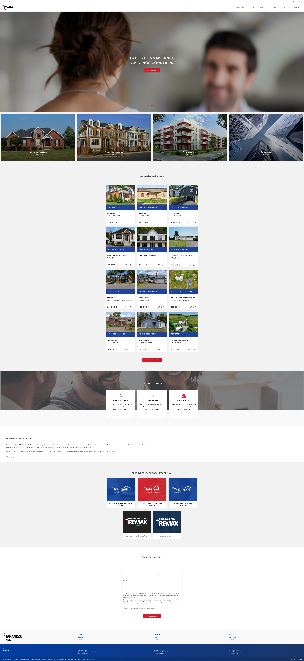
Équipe (251, 7)
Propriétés (240, 7)
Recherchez (176, 68)
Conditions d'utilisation (148, 608)
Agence (262, 7)
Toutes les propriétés (152, 360)
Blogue (286, 7)
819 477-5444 (84, 653)
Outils (155, 637)
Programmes (232, 637)
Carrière (275, 7)
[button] (148, 105)
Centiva (299, 659)
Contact (297, 7)
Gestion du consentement (87, 659)
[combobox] (127, 68)
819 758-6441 (159, 653)
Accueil (80, 634)
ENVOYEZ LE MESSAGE (152, 616)
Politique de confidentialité (131, 608)
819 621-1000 (234, 653)
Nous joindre (9, 1)
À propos (81, 637)
